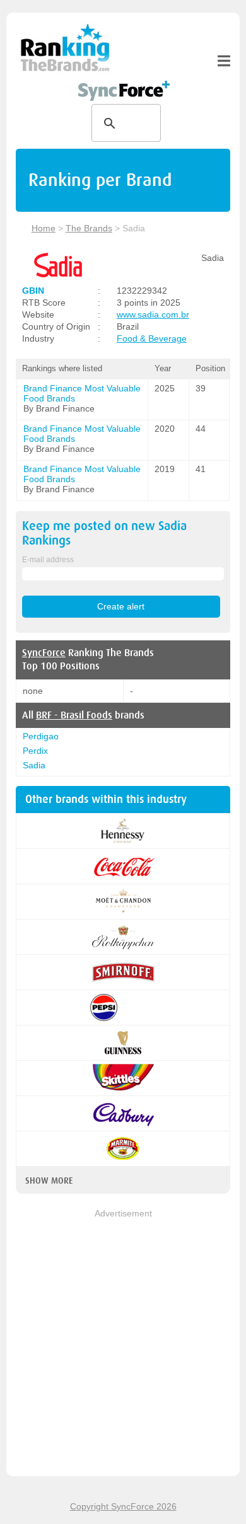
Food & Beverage (152, 338)
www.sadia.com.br (153, 314)
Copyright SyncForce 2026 (123, 1506)
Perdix (35, 751)
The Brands (89, 228)
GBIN (33, 291)
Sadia (34, 765)
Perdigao (41, 736)
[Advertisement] (123, 1344)
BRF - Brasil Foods (74, 715)
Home (44, 228)
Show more (49, 1180)
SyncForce (44, 653)
